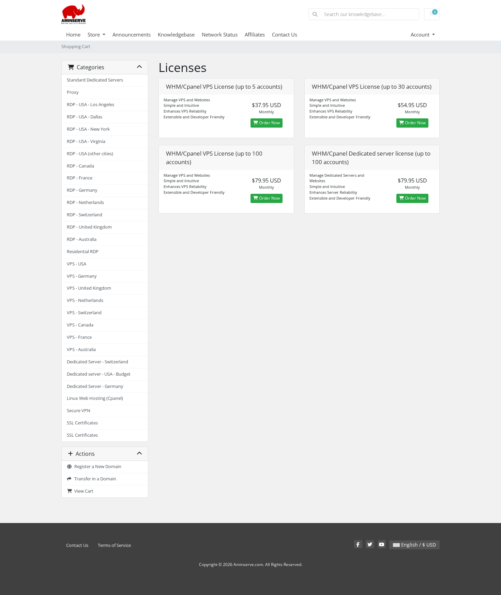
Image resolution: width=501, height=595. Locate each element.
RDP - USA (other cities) (90, 154)
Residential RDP (82, 252)
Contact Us (284, 34)
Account (421, 34)
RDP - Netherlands (85, 202)
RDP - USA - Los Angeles (90, 104)
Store (94, 34)
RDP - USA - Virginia (86, 141)
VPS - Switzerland (84, 313)
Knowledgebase (176, 34)
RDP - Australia (81, 239)
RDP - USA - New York (88, 129)
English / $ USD (418, 544)
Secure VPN (78, 410)
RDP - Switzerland (84, 215)
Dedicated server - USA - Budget (99, 374)
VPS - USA (76, 264)
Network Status (220, 34)
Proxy (73, 92)
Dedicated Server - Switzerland (97, 362)
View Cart (82, 491)
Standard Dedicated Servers (95, 80)
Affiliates (255, 34)
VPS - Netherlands (85, 300)
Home (73, 34)
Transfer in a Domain (94, 479)
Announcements (131, 34)
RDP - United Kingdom (89, 227)
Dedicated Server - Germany (95, 386)
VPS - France (79, 337)
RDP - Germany (82, 190)
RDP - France (79, 178)
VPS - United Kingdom (89, 288)
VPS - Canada (80, 325)
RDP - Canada (80, 166)
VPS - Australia (81, 349)
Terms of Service (114, 545)
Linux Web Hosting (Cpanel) (95, 398)
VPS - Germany (82, 276)
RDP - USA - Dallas (84, 117)
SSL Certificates (82, 423)
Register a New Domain (96, 466)
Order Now (269, 123)
